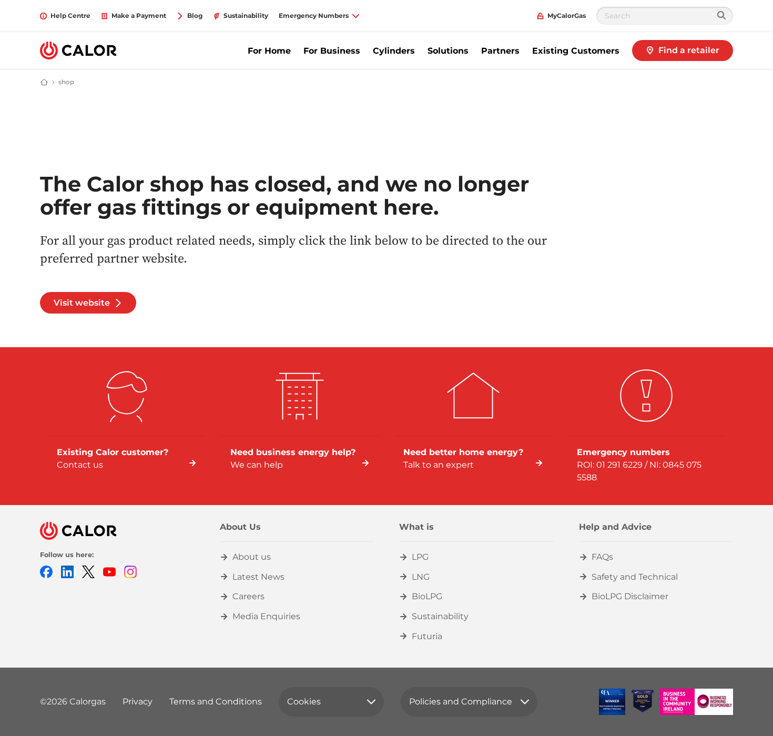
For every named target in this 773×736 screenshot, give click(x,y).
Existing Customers (575, 51)
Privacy (137, 702)
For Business (331, 51)
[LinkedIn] (67, 571)
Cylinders (394, 51)
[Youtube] (109, 571)
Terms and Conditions (215, 702)
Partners (500, 51)
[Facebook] (46, 571)
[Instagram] (130, 571)
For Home (269, 51)
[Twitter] (88, 571)
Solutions (448, 51)
